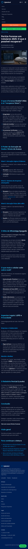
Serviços (4, 9)
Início (3, 6)
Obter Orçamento (14, 25)
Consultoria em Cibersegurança (8, 489)
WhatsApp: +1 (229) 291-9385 (8, 535)
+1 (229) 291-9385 (5, 532)
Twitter (9, 478)
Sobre (3, 19)
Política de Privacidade (6, 526)
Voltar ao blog (4, 32)
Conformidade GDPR (6, 521)
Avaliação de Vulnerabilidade (8, 487)
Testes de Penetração (6, 484)
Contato (3, 22)
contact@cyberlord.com (6, 537)
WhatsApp (22, 546)
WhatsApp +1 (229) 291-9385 (15, 28)
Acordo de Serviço (5, 515)
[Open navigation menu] (25, 2)
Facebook (14, 478)
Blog (3, 16)
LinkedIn (3, 478)
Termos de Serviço (5, 513)
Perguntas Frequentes (7, 14)
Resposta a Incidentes (6, 492)
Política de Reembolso (6, 518)
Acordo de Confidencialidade (8, 523)
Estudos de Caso (6, 11)
